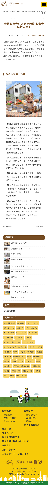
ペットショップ (29, 342)
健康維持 (31, 352)
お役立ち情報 (9, 311)
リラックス (23, 347)
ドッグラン (34, 333)
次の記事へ (40, 226)
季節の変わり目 (19, 357)
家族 (29, 357)
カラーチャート (32, 323)
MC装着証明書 (10, 323)
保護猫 (22, 352)
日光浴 (21, 361)
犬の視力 (8, 366)
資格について (32, 415)
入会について (10, 421)
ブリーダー (9, 337)
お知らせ (6, 445)
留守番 (7, 371)
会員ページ (7, 433)
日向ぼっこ (30, 361)
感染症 (7, 361)
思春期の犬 (38, 357)
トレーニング (22, 333)
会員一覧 (6, 428)
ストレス (20, 328)
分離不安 (8, 357)
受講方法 (30, 421)
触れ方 (38, 371)
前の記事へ (7, 226)
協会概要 (8, 415)
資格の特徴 (31, 418)
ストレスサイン (32, 328)
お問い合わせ (8, 449)
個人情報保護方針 (11, 437)
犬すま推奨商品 (32, 424)
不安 (40, 347)
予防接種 (8, 352)
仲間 (15, 352)
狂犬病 (16, 366)
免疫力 (39, 352)
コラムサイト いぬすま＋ (15, 453)
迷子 (6, 376)
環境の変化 (26, 366)
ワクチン (33, 347)
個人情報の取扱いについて (15, 441)
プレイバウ (20, 337)
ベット (29, 337)
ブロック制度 (10, 418)
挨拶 (14, 361)
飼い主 (42, 35)
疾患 (14, 371)
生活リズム (37, 366)
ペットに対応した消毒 (13, 342)
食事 (12, 376)
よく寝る (21, 323)
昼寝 (38, 361)
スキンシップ (9, 328)
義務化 (25, 371)
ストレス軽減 (9, 333)
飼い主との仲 (22, 376)
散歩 (35, 35)
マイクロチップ (10, 347)
